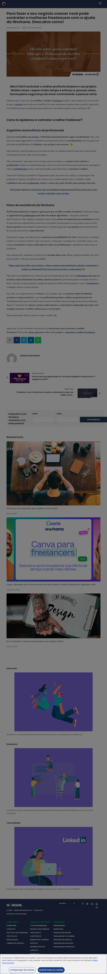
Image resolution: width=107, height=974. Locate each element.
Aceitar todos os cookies (51, 970)
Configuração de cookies (22, 970)
